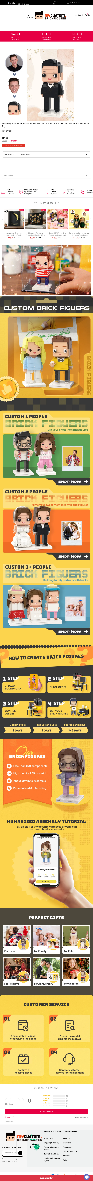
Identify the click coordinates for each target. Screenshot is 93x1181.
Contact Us (67, 1143)
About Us (66, 1138)
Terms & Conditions (51, 1154)
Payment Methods (70, 1151)
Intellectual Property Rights (52, 1159)
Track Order (75, 3)
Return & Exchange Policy (51, 1148)
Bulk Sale (66, 1156)
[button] (2, 224)
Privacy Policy (49, 1138)
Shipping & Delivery (51, 1143)
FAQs (65, 1160)
